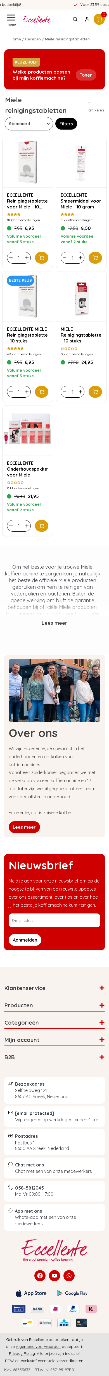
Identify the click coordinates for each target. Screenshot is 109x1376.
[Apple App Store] (31, 1293)
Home (15, 39)
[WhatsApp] (69, 1275)
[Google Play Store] (72, 1293)
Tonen (86, 75)
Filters (66, 124)
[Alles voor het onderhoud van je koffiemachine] (54, 1250)
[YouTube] (54, 1275)
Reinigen (33, 39)
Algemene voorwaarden (38, 1346)
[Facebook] (40, 1275)
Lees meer (24, 827)
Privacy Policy (22, 1353)
